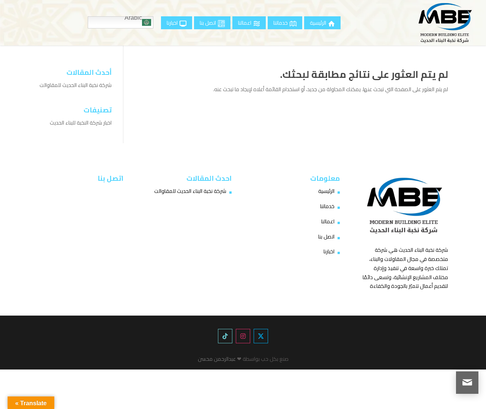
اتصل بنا (326, 237)
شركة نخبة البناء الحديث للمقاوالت (75, 85)
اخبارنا (329, 251)
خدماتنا (327, 206)
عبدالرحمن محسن (217, 359)
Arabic (133, 18)
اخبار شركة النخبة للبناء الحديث (81, 123)
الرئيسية (326, 191)
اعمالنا (328, 221)
